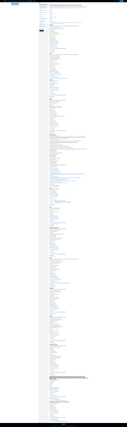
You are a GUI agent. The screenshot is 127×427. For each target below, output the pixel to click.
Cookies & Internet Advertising (54, 47)
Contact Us (41, 30)
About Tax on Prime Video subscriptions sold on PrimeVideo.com (43, 21)
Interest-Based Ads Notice (53, 339)
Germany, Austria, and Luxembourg (66, 173)
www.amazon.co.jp (52, 205)
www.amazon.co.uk (52, 399)
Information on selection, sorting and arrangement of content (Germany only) (60, 178)
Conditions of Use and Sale (53, 45)
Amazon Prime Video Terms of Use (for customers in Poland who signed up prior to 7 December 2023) (63, 180)
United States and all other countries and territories (56, 23)
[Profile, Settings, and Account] (118, 1)
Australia (51, 9)
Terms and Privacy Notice (55, 425)
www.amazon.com (52, 420)
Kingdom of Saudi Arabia (53, 17)
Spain (75, 173)
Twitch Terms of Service (53, 48)
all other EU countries (82, 173)
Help (63, 425)
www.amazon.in (52, 226)
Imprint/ (51, 167)
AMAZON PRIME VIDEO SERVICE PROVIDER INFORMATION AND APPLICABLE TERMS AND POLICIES (44, 7)
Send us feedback (60, 425)
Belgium (61, 173)
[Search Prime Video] (113, 1)
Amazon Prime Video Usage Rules (43, 13)
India (50, 16)
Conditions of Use (52, 127)
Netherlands (77, 173)
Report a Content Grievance (53, 49)
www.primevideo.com (53, 52)
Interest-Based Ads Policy (53, 371)
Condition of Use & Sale (53, 336)
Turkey (51, 20)
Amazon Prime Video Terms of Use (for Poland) (56, 171)
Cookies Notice (52, 175)
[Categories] (117, 1)
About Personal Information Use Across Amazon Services (44, 18)
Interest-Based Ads (52, 129)
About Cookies (41, 16)
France (72, 173)
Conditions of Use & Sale (53, 219)
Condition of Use (52, 369)
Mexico (51, 18)
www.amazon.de (52, 185)
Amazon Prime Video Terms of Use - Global (43, 10)
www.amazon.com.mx (53, 285)
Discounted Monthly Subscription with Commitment (43, 24)
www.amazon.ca (52, 97)
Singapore (51, 19)
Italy (73, 173)
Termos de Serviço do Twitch (53, 78)
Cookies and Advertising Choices (54, 176)
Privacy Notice (52, 46)
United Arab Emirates (53, 21)
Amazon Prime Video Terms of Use (54, 43)
